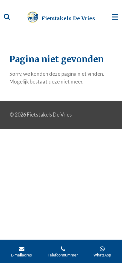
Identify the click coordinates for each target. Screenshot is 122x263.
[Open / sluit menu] (115, 17)
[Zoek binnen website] (7, 17)
